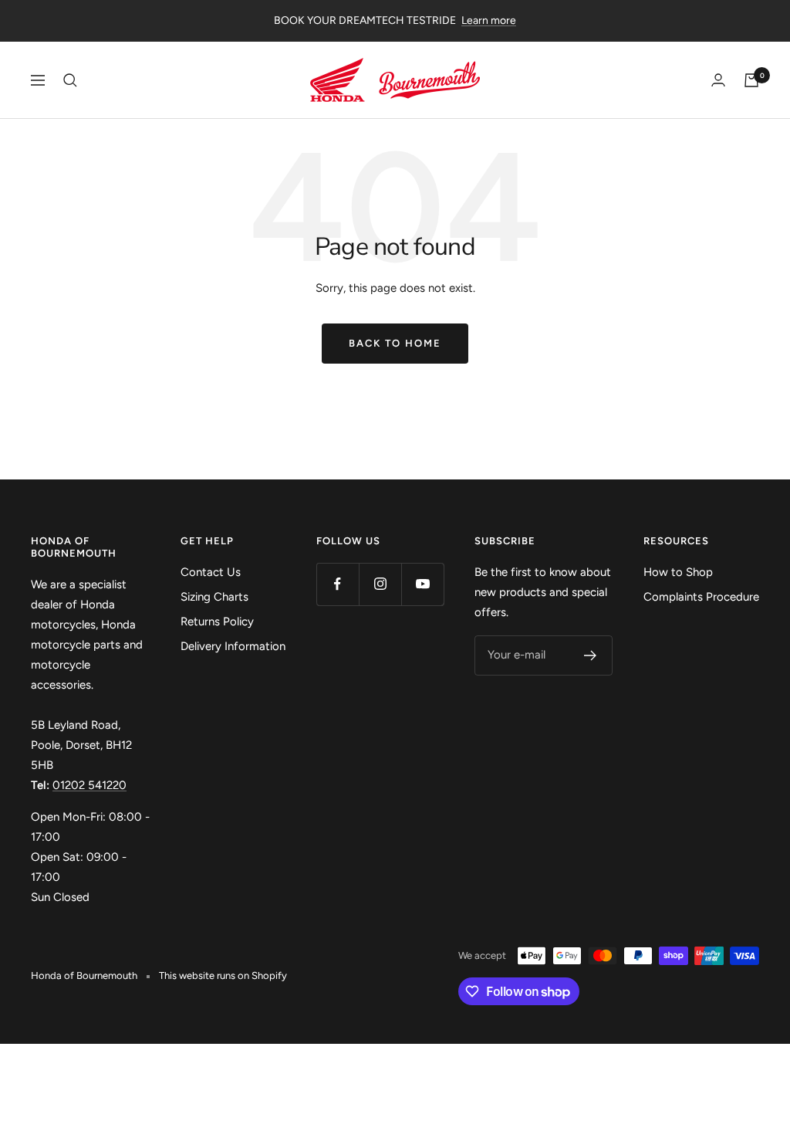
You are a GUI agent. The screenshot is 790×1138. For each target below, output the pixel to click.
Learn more (488, 20)
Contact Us (211, 572)
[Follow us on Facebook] (337, 584)
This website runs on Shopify (223, 975)
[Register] (590, 655)
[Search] (70, 80)
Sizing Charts (214, 597)
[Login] (718, 79)
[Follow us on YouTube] (422, 584)
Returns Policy (217, 621)
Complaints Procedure (701, 597)
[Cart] (751, 80)
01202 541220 (89, 785)
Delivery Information (233, 646)
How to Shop (678, 572)
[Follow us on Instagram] (380, 584)
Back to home (395, 343)
